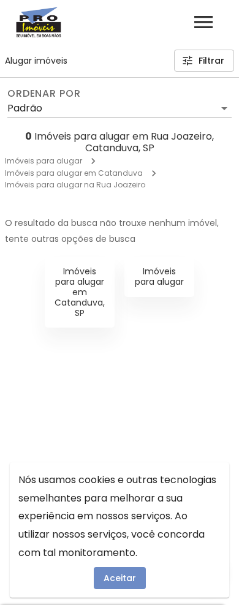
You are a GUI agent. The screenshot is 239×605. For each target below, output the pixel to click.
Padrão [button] (24, 108)
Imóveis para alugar (43, 161)
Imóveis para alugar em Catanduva (74, 173)
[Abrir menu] (203, 22)
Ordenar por (44, 94)
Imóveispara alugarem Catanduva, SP (80, 291)
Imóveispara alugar (159, 276)
